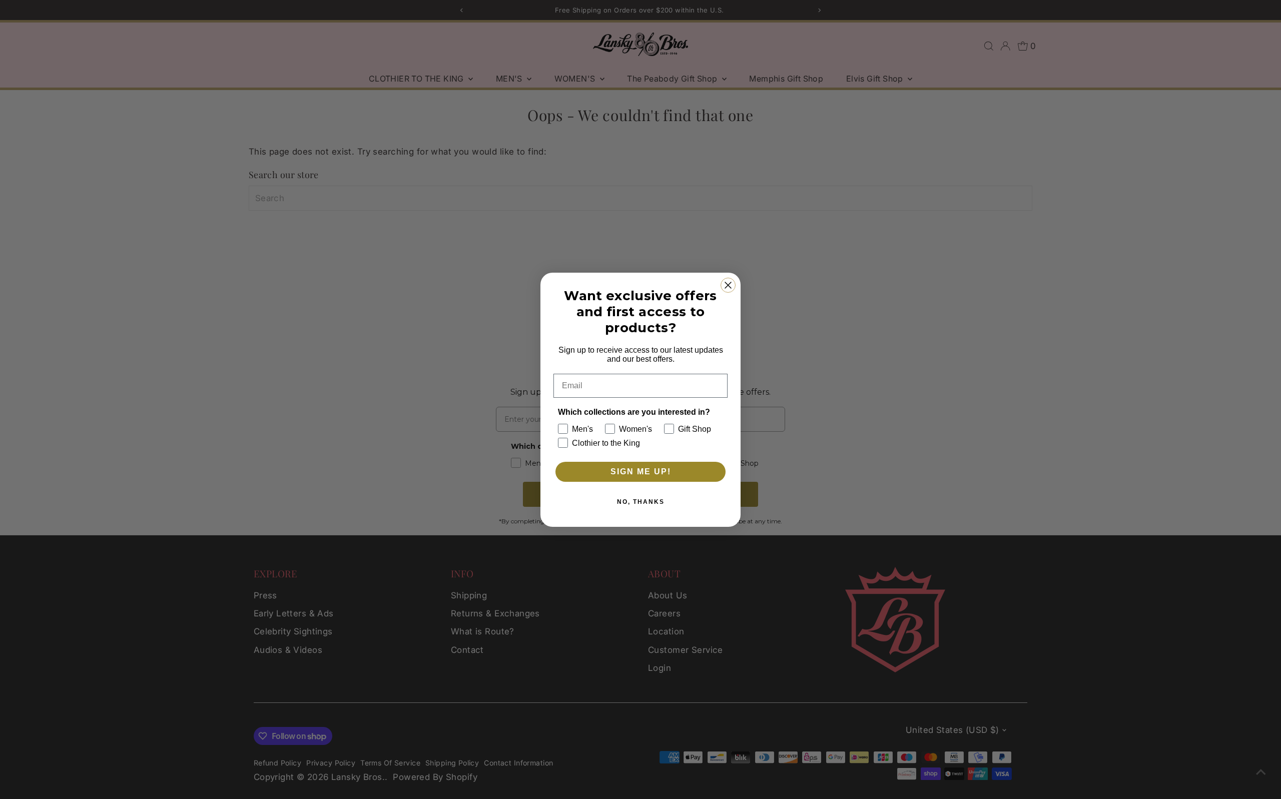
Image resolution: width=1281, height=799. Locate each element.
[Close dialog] (728, 285)
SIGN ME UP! (640, 471)
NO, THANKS (641, 501)
